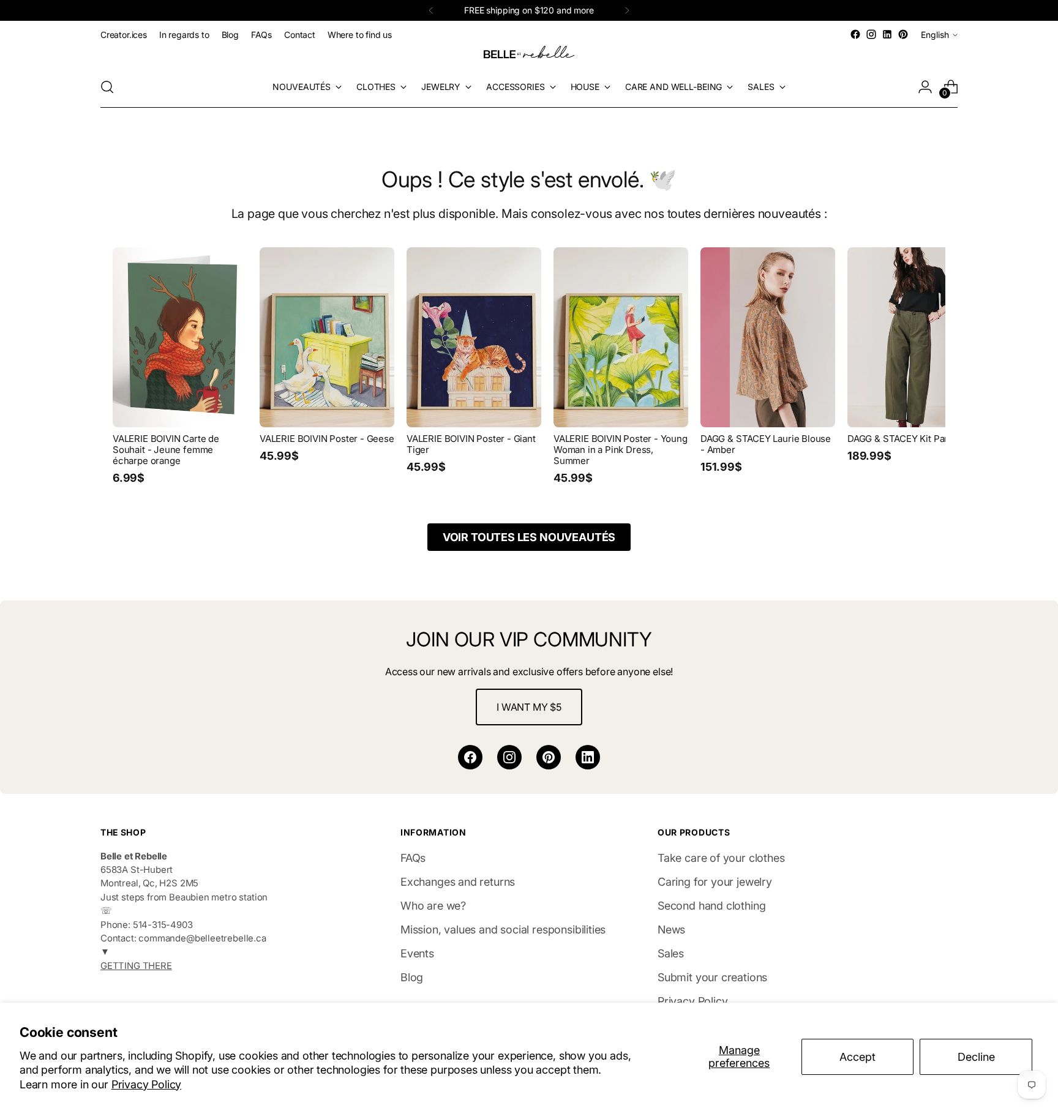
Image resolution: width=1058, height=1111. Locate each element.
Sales (671, 953)
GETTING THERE (136, 965)
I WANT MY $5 (529, 707)
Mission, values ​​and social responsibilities (503, 929)
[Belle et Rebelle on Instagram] (871, 34)
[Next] (626, 10)
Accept (857, 1056)
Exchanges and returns (457, 881)
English (935, 34)
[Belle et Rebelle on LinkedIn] (887, 34)
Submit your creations (712, 977)
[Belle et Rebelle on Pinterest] (903, 34)
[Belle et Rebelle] (529, 54)
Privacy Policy (146, 1084)
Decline (976, 1056)
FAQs (413, 857)
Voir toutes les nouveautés (529, 537)
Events (417, 953)
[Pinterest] (548, 757)
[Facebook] (470, 757)
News (671, 929)
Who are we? (433, 905)
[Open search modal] (107, 87)
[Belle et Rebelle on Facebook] (855, 34)
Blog (411, 977)
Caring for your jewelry (715, 881)
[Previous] (431, 10)
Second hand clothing (711, 905)
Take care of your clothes (721, 857)
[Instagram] (509, 757)
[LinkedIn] (588, 757)
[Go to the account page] (925, 87)
